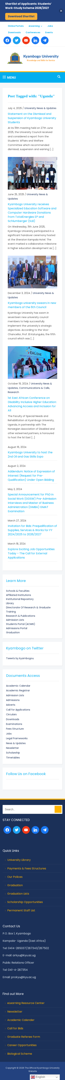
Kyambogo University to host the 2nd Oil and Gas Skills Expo (30, 454)
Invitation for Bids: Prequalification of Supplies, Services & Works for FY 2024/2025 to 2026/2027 (32, 530)
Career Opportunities (22, 1045)
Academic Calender (20, 1020)
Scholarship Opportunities (25, 902)
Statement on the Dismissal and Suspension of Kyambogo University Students (32, 118)
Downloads (14, 32)
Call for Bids (15, 1028)
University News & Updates (40, 108)
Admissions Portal (16, 628)
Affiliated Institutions (18, 595)
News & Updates (16, 743)
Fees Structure (15, 728)
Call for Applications (18, 709)
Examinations (14, 724)
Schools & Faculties (17, 591)
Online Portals (16, 25)
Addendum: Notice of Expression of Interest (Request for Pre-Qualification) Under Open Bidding (31, 475)
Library (10, 603)
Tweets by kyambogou (20, 658)
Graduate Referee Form (23, 1037)
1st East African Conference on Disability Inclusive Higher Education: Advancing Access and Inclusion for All (32, 404)
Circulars (11, 714)
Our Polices (15, 877)
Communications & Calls (34, 388)
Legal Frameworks (17, 738)
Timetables (13, 757)
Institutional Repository (20, 599)
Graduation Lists (18, 894)
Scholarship (13, 752)
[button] (9, 77)
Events (49, 32)
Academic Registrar (18, 690)
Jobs (50, 25)
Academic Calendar (18, 685)
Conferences (33, 32)
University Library (19, 860)
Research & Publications (20, 616)
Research (13, 392)
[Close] (61, 11)
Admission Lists (15, 620)
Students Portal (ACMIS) (20, 624)
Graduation (13, 632)
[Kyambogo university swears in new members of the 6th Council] (32, 272)
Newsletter (12, 748)
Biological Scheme (19, 1054)
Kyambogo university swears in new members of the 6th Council (32, 305)
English (40, 1076)
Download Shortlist (21, 16)
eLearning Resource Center (26, 1003)
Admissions (13, 700)
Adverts (10, 705)
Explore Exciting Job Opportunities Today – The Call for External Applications (31, 553)
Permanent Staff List (21, 910)
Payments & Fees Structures (26, 868)
